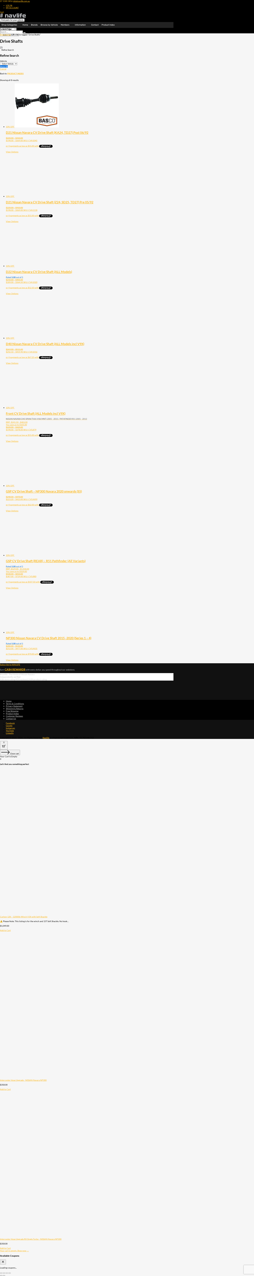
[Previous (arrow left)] (1, 1275)
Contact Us (11, 718)
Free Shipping (12, 711)
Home (25, 25)
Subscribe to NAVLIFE (10, 664)
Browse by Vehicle (49, 25)
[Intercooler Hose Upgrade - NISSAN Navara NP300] (73, 1077)
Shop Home (5, 34)
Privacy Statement (14, 706)
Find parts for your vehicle (12, 20)
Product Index (108, 25)
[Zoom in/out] (1, 1273)
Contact (95, 25)
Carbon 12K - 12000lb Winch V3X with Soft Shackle (23, 916)
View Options (12, 152)
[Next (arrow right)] (4, 1275)
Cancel (3, 69)
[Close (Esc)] (9, 1273)
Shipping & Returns (14, 708)
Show (4, 66)
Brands (34, 25)
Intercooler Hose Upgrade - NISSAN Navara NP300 (23, 1080)
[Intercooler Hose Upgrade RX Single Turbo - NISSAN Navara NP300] (73, 1236)
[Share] (7, 1273)
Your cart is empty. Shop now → (14, 1250)
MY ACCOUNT (12, 8)
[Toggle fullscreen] (4, 1273)
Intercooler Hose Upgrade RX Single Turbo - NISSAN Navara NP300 (30, 1239)
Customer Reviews (14, 716)
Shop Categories (9, 25)
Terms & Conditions (15, 703)
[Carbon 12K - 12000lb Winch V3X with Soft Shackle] (73, 914)
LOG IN (9, 5)
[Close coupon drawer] (3, 1262)
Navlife (46, 737)
